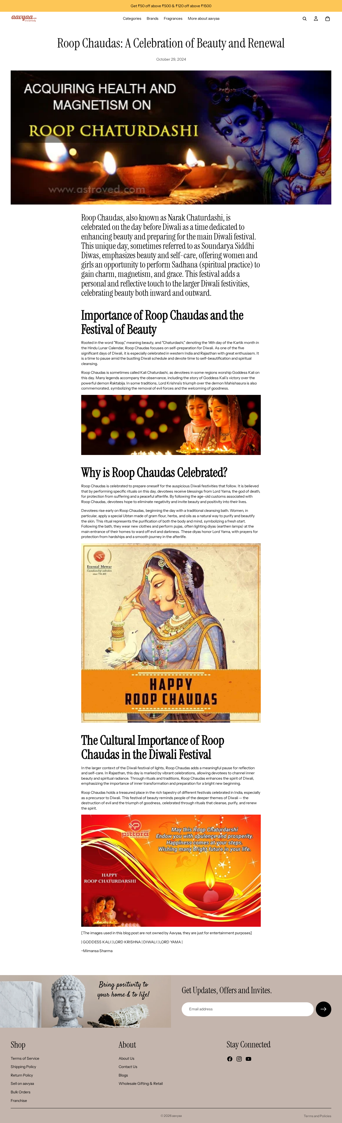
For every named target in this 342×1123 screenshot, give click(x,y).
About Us (126, 1058)
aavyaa (177, 1116)
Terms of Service (25, 1058)
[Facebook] (230, 1059)
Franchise (19, 1100)
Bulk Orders (20, 1092)
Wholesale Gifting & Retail (141, 1083)
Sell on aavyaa (22, 1083)
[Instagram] (239, 1059)
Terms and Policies (317, 1116)
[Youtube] (248, 1059)
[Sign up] (323, 1009)
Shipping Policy (23, 1066)
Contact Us (128, 1066)
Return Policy (22, 1075)
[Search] (304, 19)
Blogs (123, 1075)
